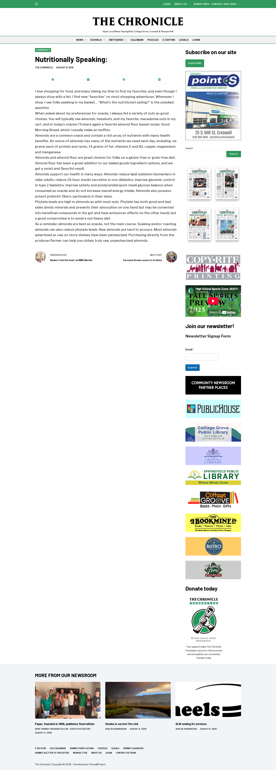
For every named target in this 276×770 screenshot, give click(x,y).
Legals (115, 748)
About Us (180, 3)
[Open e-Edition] (213, 203)
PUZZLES (153, 39)
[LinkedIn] (159, 80)
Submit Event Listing (82, 748)
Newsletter (80, 753)
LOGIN (196, 39)
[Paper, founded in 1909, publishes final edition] (67, 700)
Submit (192, 367)
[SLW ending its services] (208, 700)
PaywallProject (97, 764)
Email (189, 349)
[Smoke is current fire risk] (138, 700)
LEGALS (184, 39)
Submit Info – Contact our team (215, 3)
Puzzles (102, 748)
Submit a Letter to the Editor (52, 753)
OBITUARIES (116, 39)
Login (166, 3)
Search (189, 148)
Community (43, 50)
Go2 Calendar (58, 748)
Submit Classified (133, 748)
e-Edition (40, 748)
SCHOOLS (96, 39)
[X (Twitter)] (88, 80)
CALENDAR (137, 39)
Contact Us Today (126, 753)
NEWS (79, 39)
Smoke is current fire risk (121, 724)
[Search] (36, 4)
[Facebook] (53, 80)
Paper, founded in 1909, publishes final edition (64, 724)
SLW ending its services (191, 724)
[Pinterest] (124, 80)
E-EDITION (169, 39)
